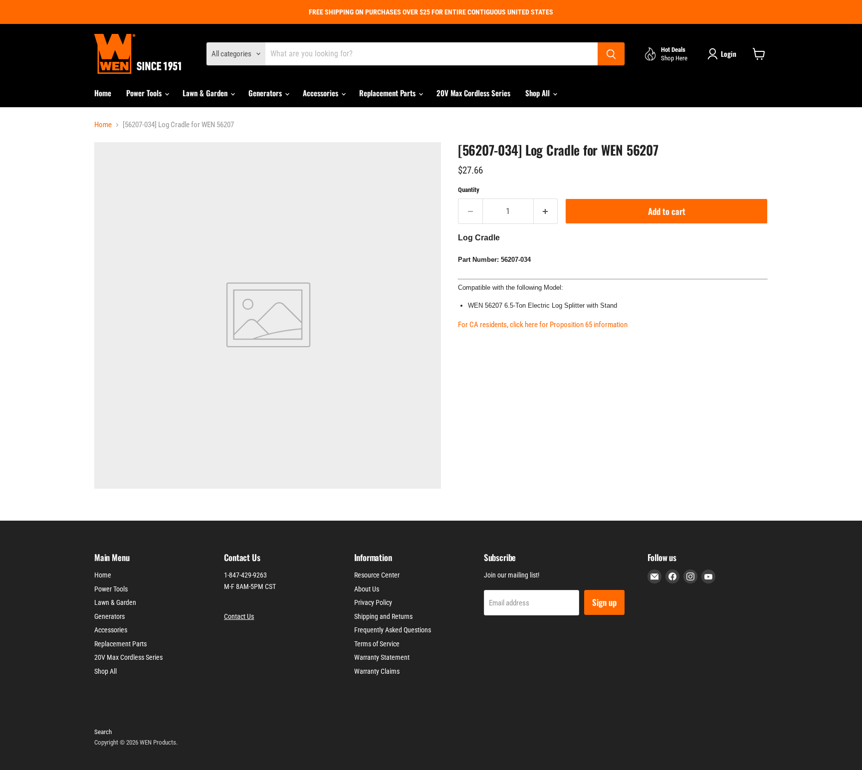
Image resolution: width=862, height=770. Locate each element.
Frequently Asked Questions (392, 630)
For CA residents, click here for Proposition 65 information (543, 324)
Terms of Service (377, 644)
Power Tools (145, 92)
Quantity (468, 189)
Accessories (321, 92)
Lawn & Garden (206, 92)
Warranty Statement (382, 657)
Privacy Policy (373, 602)
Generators (266, 92)
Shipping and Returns (383, 616)
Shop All (538, 92)
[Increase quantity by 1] (546, 211)
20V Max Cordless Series (473, 92)
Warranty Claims (377, 671)
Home (102, 92)
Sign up (604, 602)
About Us (366, 589)
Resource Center (377, 575)
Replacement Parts (388, 92)
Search (103, 732)
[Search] (611, 53)
